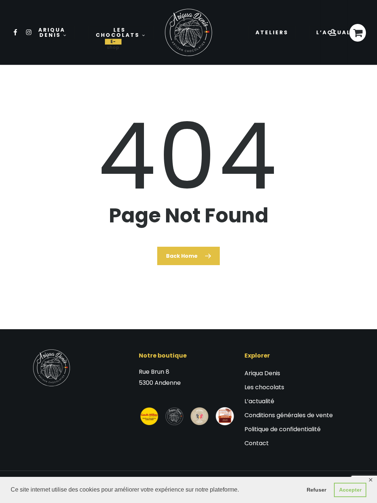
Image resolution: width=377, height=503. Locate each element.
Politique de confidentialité (282, 429)
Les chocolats (264, 387)
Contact (256, 443)
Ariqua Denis (262, 373)
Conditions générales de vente (288, 415)
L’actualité (259, 401)
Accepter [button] (350, 490)
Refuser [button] (316, 490)
